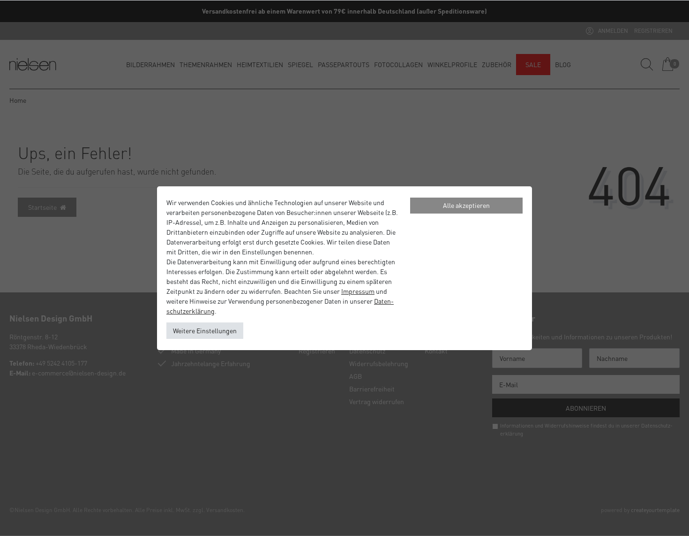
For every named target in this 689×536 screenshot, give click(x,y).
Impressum (357, 291)
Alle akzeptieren (466, 205)
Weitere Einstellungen (205, 330)
